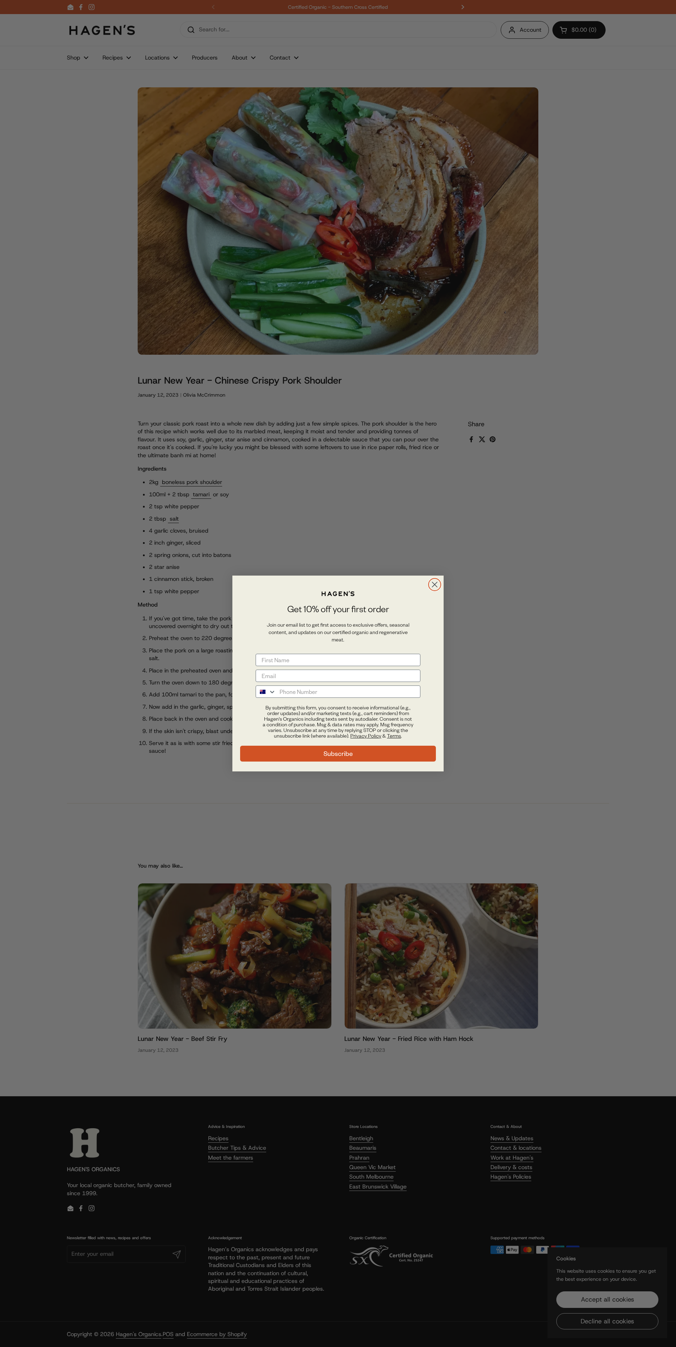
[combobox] (266, 691)
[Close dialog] (434, 584)
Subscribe (338, 753)
